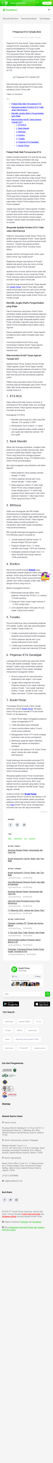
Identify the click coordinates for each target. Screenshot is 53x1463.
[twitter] (24, 845)
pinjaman (32, 857)
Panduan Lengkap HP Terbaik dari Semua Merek (26, 945)
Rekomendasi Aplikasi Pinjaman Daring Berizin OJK (25, 964)
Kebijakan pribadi (9, 1242)
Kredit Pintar (23, 290)
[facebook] (10, 845)
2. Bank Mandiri (23, 128)
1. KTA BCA (21, 125)
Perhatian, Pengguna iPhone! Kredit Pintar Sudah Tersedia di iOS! (26, 973)
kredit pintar (18, 857)
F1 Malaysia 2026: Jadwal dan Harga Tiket (24, 930)
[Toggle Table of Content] (8, 99)
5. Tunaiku (20, 139)
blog (22, 821)
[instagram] (17, 845)
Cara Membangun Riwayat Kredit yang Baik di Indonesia (24, 902)
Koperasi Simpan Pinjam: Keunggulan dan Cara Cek (26, 911)
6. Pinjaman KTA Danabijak (28, 142)
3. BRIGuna (21, 132)
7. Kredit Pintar (22, 145)
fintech (33, 575)
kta (26, 857)
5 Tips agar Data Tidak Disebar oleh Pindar (23, 955)
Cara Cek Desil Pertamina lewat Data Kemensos (24, 921)
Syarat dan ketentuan (31, 1240)
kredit (10, 857)
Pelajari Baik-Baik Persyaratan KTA (26, 104)
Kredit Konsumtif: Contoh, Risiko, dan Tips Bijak (26, 892)
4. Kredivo (20, 135)
